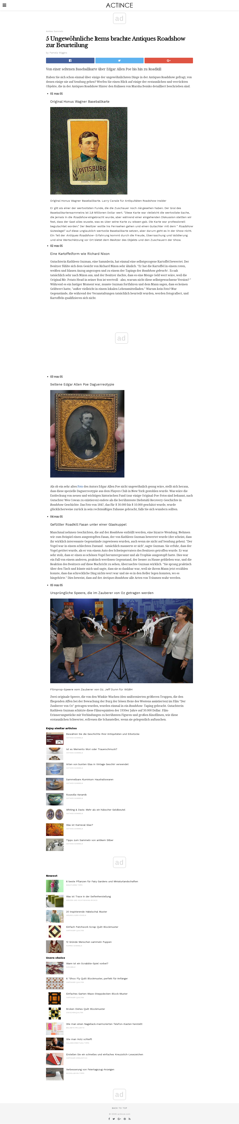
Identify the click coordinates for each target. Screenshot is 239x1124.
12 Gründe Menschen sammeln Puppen (89, 942)
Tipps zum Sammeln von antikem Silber (89, 840)
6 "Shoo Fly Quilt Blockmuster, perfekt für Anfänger (97, 978)
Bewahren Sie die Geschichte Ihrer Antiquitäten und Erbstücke (102, 734)
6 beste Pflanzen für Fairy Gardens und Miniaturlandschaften (102, 881)
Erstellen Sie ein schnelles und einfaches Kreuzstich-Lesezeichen (104, 1054)
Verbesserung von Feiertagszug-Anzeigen (90, 1069)
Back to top (119, 1108)
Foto (80, 486)
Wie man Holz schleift (79, 1039)
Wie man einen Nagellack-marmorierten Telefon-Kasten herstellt (104, 1024)
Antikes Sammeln (54, 31)
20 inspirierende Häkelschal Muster (86, 911)
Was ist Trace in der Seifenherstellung (88, 896)
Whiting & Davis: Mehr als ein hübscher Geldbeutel (95, 809)
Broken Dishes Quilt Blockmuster (85, 1009)
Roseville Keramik (76, 794)
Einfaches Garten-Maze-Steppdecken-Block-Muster (97, 993)
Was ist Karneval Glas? (79, 824)
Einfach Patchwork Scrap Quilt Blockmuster (92, 926)
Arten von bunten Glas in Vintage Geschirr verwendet (97, 764)
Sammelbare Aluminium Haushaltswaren (89, 779)
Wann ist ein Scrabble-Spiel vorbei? (87, 963)
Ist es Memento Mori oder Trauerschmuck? (91, 749)
